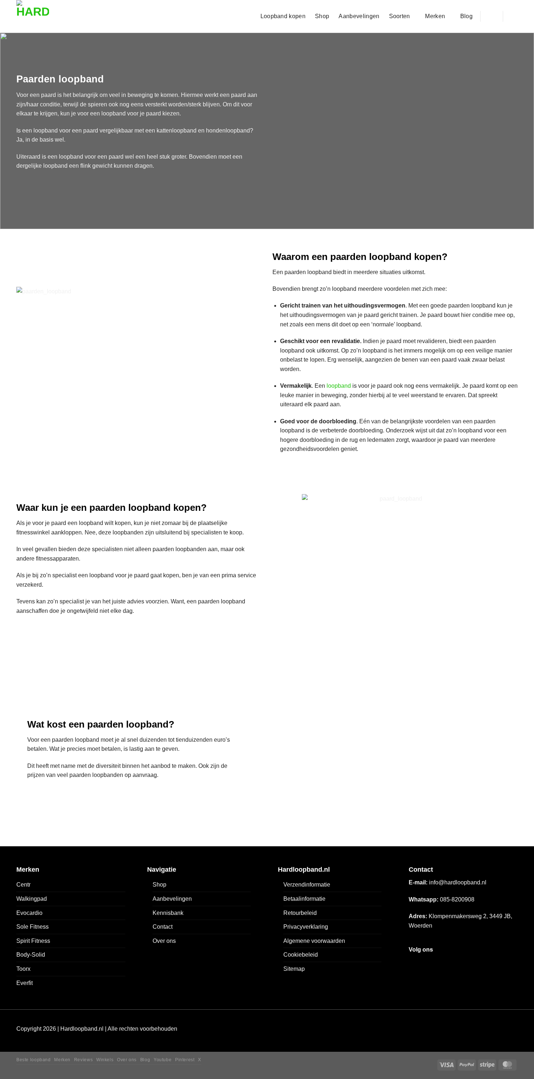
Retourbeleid (300, 913)
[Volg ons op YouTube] (477, 964)
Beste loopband (33, 1059)
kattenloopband (177, 130)
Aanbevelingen (359, 16)
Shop (322, 16)
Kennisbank (168, 913)
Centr (23, 884)
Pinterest (185, 1059)
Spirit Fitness (33, 941)
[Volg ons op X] (440, 964)
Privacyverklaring (305, 927)
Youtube (162, 1059)
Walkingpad (31, 899)
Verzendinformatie (306, 884)
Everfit (24, 983)
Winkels (104, 1059)
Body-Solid (30, 955)
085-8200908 (457, 899)
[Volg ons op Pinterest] (452, 964)
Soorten (399, 16)
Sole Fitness (32, 927)
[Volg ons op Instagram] (427, 964)
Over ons (164, 941)
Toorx (23, 969)
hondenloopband (228, 130)
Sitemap (294, 969)
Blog (466, 16)
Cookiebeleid (300, 955)
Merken (435, 16)
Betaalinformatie (304, 899)
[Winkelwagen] (514, 16)
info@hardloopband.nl (457, 882)
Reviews (83, 1059)
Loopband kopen (283, 16)
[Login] (491, 16)
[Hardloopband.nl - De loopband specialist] (48, 16)
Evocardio (29, 913)
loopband (339, 386)
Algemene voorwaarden (314, 941)
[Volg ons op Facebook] (415, 964)
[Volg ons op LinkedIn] (465, 964)
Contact (163, 927)
